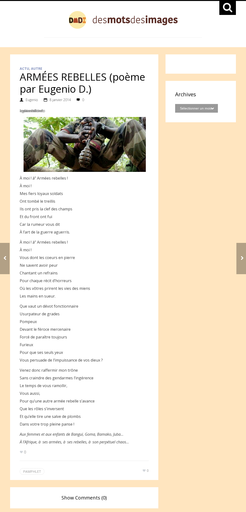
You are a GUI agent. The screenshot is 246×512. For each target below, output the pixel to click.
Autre (36, 68)
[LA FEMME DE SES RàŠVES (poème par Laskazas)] (5, 258)
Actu (24, 68)
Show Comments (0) (84, 497)
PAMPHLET (32, 471)
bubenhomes (32, 110)
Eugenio (32, 99)
